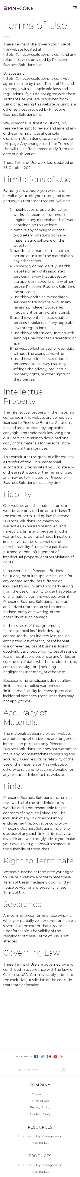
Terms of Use (40, 1101)
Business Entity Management (40, 1136)
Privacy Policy (40, 1107)
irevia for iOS (40, 1143)
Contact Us (40, 1094)
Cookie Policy (40, 1114)
